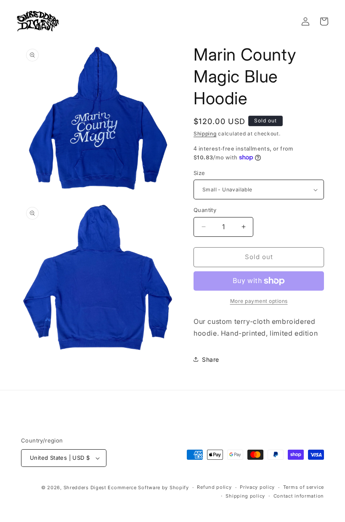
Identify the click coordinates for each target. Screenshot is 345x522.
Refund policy (214, 487)
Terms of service (303, 487)
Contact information (298, 496)
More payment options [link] (259, 301)
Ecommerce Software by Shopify (148, 487)
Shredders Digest (86, 487)
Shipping (205, 133)
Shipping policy (245, 496)
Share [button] (210, 359)
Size (199, 173)
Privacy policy (257, 487)
